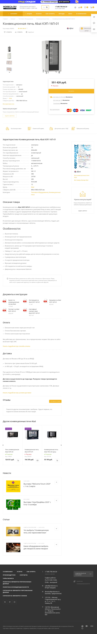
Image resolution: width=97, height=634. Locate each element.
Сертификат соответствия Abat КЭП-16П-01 (34, 311)
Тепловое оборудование (39, 192)
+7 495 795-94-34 (61, 7)
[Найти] (47, 7)
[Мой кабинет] (75, 8)
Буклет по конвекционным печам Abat (13, 302)
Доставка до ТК (57, 100)
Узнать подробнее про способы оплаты (16, 346)
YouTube (15, 602)
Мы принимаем (54, 109)
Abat (10, 98)
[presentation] (9, 46)
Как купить (31, 571)
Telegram (10, 602)
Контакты (23, 575)
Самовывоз (56, 103)
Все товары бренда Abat (81, 180)
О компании (8, 571)
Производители (9, 575)
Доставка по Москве (59, 97)
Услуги (19, 571)
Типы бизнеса (8, 578)
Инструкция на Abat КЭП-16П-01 (34, 301)
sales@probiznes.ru (51, 586)
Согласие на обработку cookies (15, 596)
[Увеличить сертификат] (82, 157)
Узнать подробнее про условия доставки (17, 393)
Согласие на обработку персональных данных (18, 591)
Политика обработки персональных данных (17, 583)
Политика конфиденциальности (16, 587)
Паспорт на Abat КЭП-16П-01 (13, 310)
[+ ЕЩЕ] (91, 13)
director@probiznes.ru (52, 592)
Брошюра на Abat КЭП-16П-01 (55, 301)
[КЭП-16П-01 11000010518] (52, 57)
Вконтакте (5, 602)
